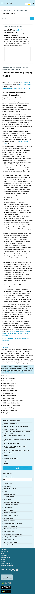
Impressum (7, 461)
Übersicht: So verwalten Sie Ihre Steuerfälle (16, 426)
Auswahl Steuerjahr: (8, 477)
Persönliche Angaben (10, 489)
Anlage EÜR (7, 486)
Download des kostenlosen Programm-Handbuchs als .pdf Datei (17, 468)
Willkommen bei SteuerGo (11, 424)
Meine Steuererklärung (10, 429)
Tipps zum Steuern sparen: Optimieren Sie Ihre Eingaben (17, 440)
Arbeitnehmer (7, 499)
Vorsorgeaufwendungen (11, 529)
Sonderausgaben (9, 531)
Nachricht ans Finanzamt (11, 542)
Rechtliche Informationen (11, 458)
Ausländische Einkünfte (10, 526)
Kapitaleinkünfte (8, 507)
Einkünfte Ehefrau (9, 497)
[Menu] (2, 3)
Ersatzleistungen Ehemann (11, 502)
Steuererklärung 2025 (25, 84)
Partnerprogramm (6, 563)
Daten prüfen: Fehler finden (11, 443)
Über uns (4, 549)
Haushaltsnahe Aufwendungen (13, 534)
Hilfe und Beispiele (9, 453)
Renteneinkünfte (8, 510)
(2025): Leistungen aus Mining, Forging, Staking (16, 88)
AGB (2, 553)
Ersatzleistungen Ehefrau (11, 505)
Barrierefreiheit (5, 557)
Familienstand (8, 483)
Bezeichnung (6, 347)
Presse (6, 463)
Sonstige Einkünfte (9, 67)
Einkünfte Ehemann (9, 494)
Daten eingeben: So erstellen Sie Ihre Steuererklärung (14, 436)
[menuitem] (28, 4)
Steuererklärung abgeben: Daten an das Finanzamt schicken (15, 447)
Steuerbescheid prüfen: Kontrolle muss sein (16, 450)
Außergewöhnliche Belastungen (13, 537)
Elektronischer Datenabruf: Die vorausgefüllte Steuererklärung (17, 432)
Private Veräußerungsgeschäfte (13, 523)
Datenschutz (5, 555)
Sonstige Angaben (9, 539)
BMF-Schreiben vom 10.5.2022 (14, 372)
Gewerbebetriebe (8, 518)
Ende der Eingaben (9, 545)
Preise (3, 561)
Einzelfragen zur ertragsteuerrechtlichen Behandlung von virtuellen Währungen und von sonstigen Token (17, 333)
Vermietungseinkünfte (10, 513)
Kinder (5, 491)
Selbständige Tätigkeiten (11, 515)
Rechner (6, 455)
